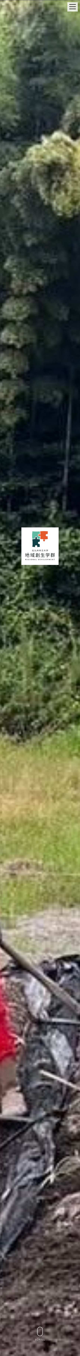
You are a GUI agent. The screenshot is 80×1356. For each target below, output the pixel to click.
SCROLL (40, 1339)
